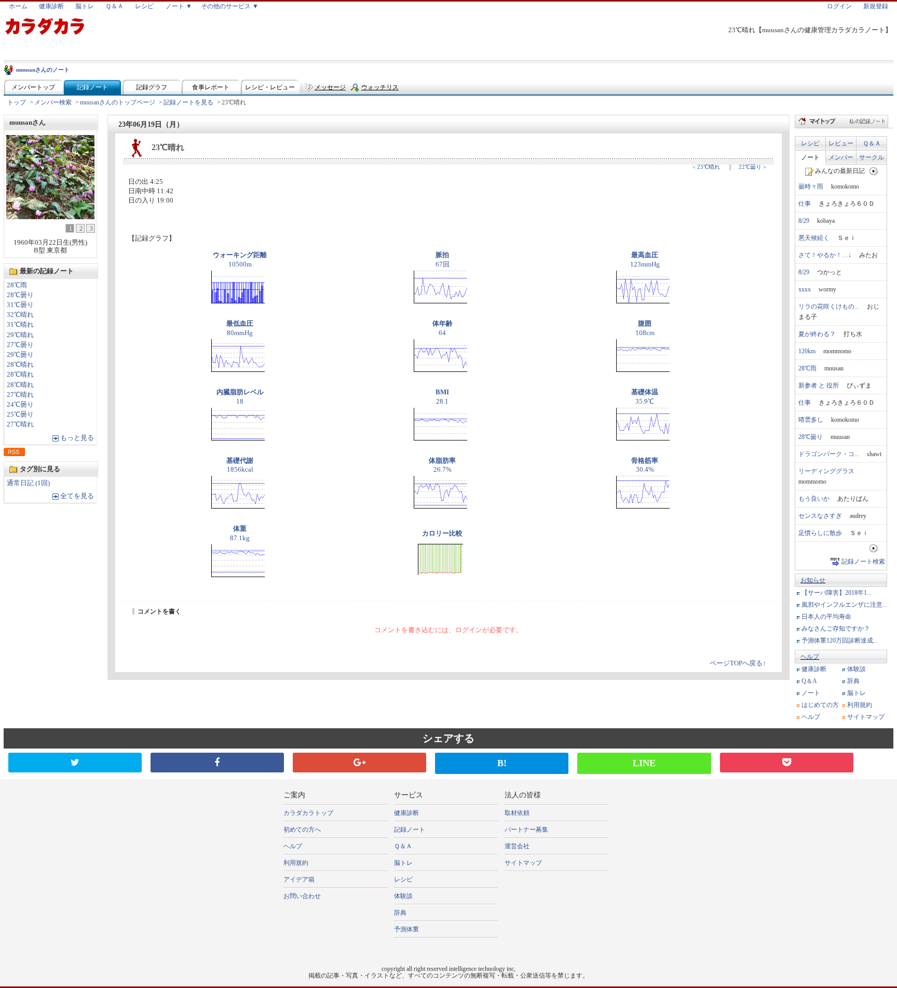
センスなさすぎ (820, 515)
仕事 (804, 203)
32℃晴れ (20, 314)
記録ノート (92, 87)
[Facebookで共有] (217, 762)
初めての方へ (302, 829)
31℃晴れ (20, 324)
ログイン (839, 6)
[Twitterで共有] (75, 762)
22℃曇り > (752, 167)
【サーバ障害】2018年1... (836, 592)
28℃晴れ (20, 364)
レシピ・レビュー (270, 87)
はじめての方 (820, 705)
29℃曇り (20, 354)
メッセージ (330, 87)
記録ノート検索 (863, 561)
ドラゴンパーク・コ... (828, 454)
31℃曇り (20, 305)
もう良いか (814, 498)
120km (807, 351)
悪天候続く (814, 238)
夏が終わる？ (817, 334)
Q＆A (809, 681)
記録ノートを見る (188, 102)
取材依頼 (517, 813)
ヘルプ (809, 656)
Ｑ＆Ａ (114, 6)
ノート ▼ (179, 6)
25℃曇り (20, 414)
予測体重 (406, 929)
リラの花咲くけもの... (828, 306)
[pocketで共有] (786, 762)
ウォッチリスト (380, 90)
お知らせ (812, 580)
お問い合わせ (302, 896)
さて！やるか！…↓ (824, 255)
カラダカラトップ (308, 813)
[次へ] (873, 171)
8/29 (803, 220)
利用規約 (859, 705)
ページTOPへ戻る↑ (738, 663)
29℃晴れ (20, 335)
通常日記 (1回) (28, 483)
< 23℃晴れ (706, 167)
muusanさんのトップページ (117, 102)
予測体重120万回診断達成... (839, 640)
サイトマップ (866, 716)
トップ (16, 102)
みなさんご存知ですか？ (835, 628)
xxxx (804, 289)
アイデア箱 (299, 879)
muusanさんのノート (43, 69)
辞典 (853, 681)
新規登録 (875, 6)
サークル (871, 157)
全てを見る (77, 496)
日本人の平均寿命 (826, 616)
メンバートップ (33, 87)
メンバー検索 (53, 102)
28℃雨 (17, 285)
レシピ (144, 6)
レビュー (840, 143)
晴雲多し (810, 419)
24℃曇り (20, 404)
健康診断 (51, 6)
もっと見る (77, 438)
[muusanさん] (50, 216)
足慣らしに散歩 (820, 533)
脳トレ (84, 6)
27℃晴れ (20, 394)
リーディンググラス (826, 471)
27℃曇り (20, 345)
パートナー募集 (526, 829)
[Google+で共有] (359, 762)
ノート (810, 157)
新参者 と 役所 (818, 385)
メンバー (840, 157)
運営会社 (517, 846)
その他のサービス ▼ (230, 6)
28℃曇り (20, 295)
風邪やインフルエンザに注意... (844, 604)
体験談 (856, 669)
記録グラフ (151, 87)
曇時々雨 (810, 186)
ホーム (18, 6)
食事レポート (210, 87)
